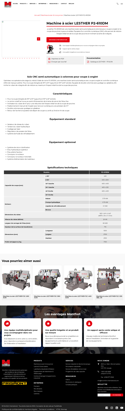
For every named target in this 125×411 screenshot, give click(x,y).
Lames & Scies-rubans (41, 366)
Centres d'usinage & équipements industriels (45, 377)
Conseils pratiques (71, 384)
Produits (23, 3)
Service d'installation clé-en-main (76, 369)
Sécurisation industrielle (73, 366)
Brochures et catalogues (73, 382)
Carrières (36, 393)
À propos (36, 386)
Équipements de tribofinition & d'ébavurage (43, 372)
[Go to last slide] (1, 282)
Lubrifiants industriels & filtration (44, 369)
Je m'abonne (117, 395)
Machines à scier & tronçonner (52, 15)
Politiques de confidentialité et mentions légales (19, 409)
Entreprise (42, 3)
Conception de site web (43, 406)
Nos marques (38, 391)
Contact (64, 3)
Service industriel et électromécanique (78, 364)
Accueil (15, 3)
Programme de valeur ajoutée (75, 371)
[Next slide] (123, 282)
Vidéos (68, 379)
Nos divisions (38, 389)
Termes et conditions (46, 409)
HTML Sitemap (61, 409)
